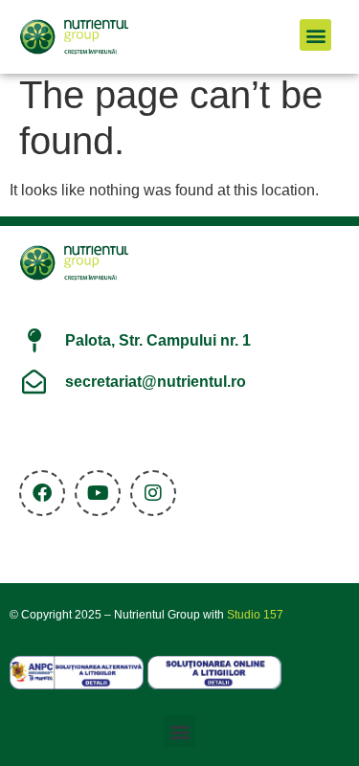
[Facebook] (42, 493)
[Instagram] (153, 493)
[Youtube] (98, 493)
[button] (315, 35)
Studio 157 (255, 614)
